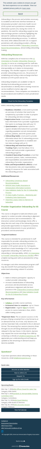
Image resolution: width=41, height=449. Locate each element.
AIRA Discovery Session (22, 405)
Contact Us (4, 421)
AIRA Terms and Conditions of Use (11, 428)
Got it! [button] (20, 14)
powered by (15, 446)
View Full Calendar (21, 410)
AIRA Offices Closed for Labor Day (24, 389)
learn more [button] (26, 8)
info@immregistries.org (27, 336)
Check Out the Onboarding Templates (20, 101)
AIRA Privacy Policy (6, 426)
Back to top (19, 441)
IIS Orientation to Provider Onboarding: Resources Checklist (18, 61)
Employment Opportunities (9, 423)
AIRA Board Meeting (21, 400)
